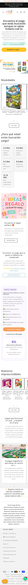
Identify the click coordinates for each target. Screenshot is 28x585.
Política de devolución (9, 554)
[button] (3, 12)
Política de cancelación (21, 583)
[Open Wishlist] (21, 12)
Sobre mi (5, 544)
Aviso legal (19, 581)
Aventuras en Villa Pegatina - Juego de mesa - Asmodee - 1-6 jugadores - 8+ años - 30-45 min (14, 111)
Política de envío (11, 581)
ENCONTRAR (11, 240)
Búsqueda (6, 558)
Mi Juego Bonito (12, 574)
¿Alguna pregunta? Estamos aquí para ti (14, 275)
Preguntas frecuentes (9, 551)
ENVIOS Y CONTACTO (9, 533)
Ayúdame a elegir (14, 49)
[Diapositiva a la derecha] (17, 121)
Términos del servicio (21, 578)
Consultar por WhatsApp (14, 334)
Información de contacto (8, 583)
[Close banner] (26, 1)
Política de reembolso (16, 576)
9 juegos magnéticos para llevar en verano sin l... (14, 463)
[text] (14, 1)
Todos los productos (9, 561)
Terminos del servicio (9, 547)
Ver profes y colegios (14, 329)
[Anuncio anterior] (3, 5)
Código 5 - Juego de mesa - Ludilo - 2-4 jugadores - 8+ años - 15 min (7, 393)
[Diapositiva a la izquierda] (10, 121)
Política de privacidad (9, 578)
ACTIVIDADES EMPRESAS (10, 540)
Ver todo (14, 125)
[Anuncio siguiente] (25, 5)
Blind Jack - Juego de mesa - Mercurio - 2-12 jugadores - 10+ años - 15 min (18, 393)
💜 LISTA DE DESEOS (9, 537)
